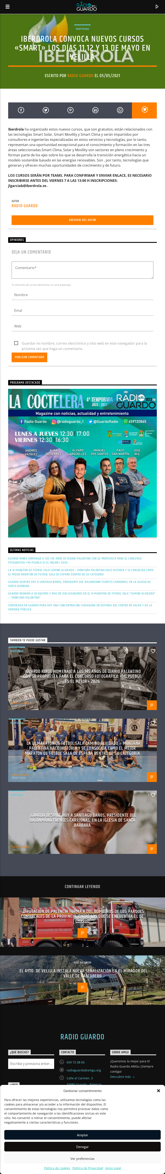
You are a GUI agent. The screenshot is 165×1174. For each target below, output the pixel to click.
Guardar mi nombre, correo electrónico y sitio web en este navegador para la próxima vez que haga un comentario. (84, 343)
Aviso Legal (113, 1168)
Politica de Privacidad (87, 1168)
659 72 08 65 (76, 1062)
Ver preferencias (82, 1158)
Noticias (82, 29)
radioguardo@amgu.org (84, 1070)
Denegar (82, 1147)
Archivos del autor (82, 220)
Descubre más (121, 1077)
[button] (158, 1091)
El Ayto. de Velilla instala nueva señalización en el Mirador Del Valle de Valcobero (84, 973)
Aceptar (82, 1135)
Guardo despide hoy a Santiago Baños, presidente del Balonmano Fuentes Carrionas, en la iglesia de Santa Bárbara (79, 584)
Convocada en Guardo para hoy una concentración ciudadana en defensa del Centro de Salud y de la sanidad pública (80, 607)
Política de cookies (57, 1168)
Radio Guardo (80, 75)
